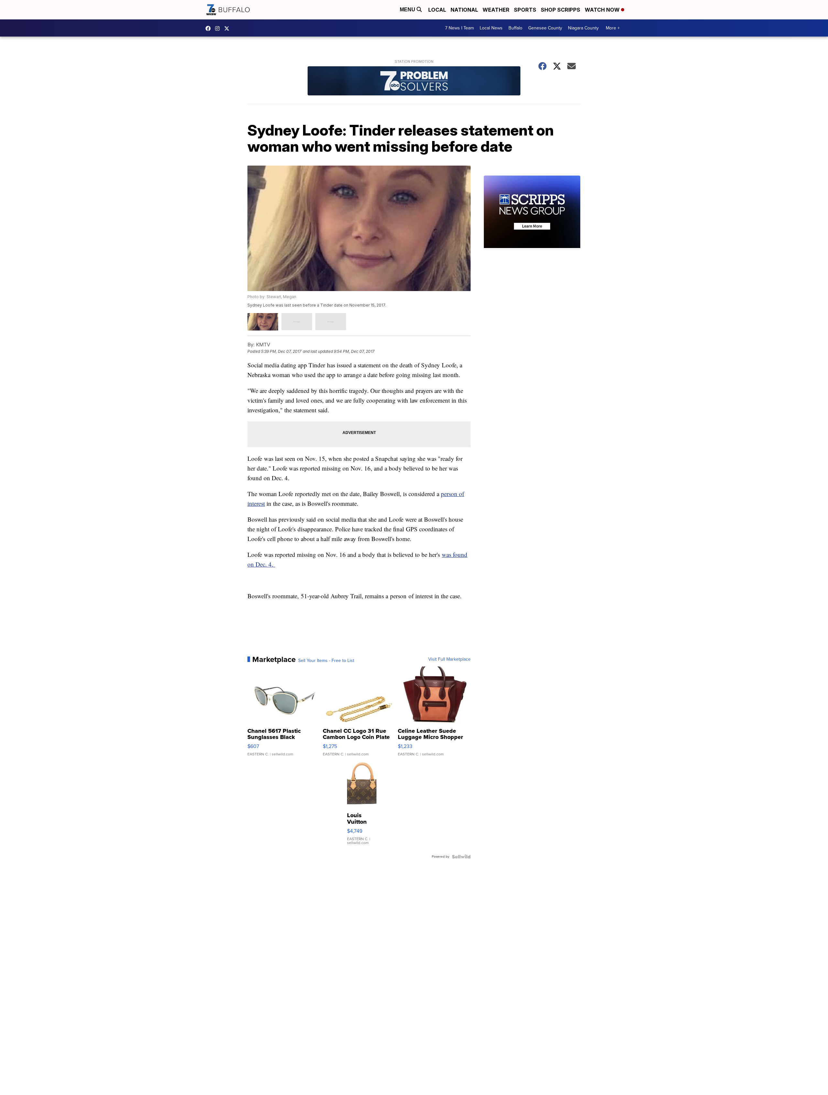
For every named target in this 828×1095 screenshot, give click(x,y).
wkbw (219, 28)
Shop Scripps (560, 9)
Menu (408, 9)
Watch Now (603, 9)
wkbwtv (209, 28)
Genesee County (545, 28)
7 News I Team (459, 28)
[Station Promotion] (414, 81)
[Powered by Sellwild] (461, 856)
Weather (496, 9)
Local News (491, 28)
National (464, 9)
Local (437, 9)
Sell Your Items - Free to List (326, 660)
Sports (525, 9)
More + (613, 28)
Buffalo (515, 28)
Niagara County (583, 28)
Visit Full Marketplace (449, 659)
